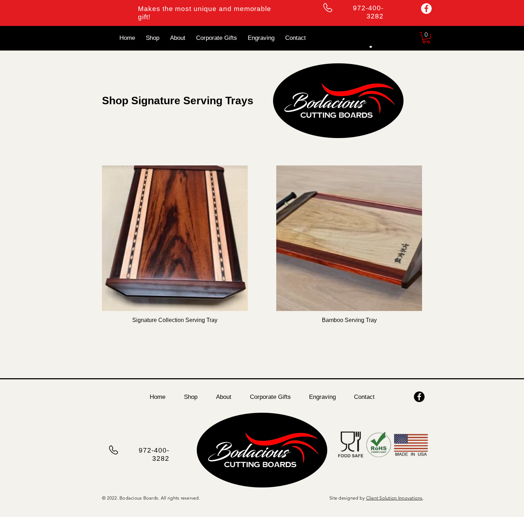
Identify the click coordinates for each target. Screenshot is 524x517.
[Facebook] (426, 8)
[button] (426, 37)
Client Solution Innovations (394, 498)
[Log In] (369, 47)
